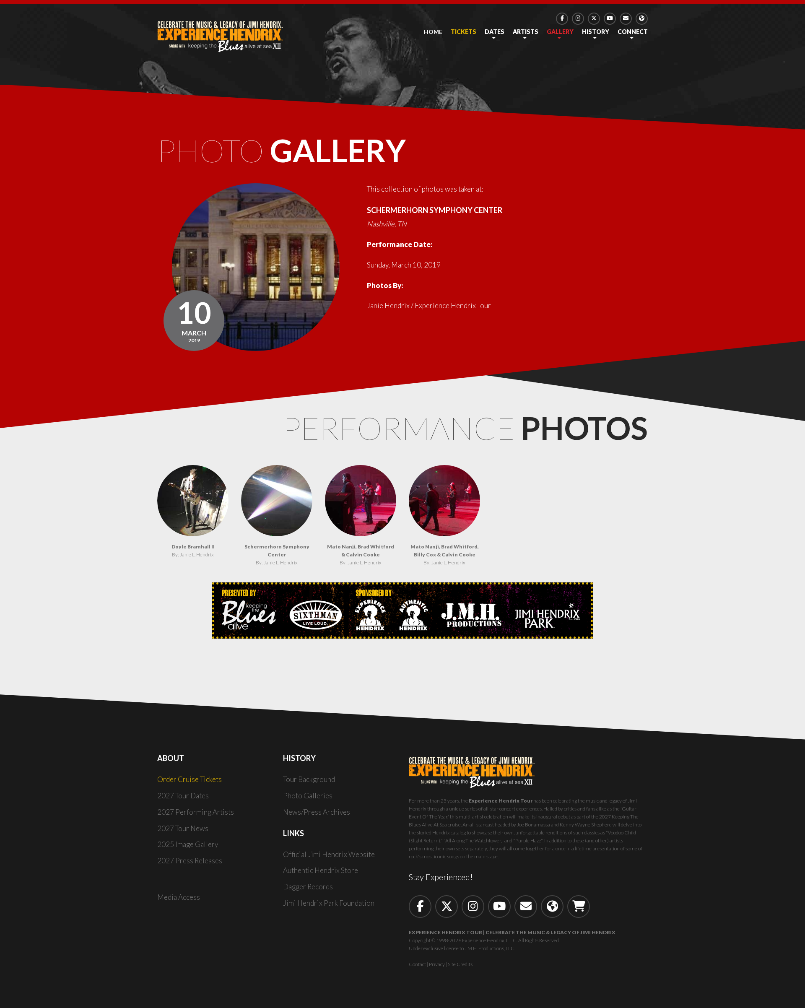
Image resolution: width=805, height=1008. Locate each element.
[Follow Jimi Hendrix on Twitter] (446, 906)
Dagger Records (308, 886)
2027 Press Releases (189, 860)
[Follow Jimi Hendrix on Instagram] (578, 19)
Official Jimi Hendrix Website (329, 854)
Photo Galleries (307, 795)
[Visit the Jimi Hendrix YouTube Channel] (610, 19)
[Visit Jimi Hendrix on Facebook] (562, 19)
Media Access (178, 897)
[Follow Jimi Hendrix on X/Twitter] (594, 19)
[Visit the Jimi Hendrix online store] (578, 906)
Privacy (437, 964)
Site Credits (460, 964)
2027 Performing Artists (195, 812)
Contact (417, 964)
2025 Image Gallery (187, 844)
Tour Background (309, 779)
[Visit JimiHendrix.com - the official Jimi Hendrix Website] (642, 19)
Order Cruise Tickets (189, 779)
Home (433, 31)
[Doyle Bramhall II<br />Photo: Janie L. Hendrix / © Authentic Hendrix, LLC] (193, 500)
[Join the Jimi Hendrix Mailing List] (626, 19)
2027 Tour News (182, 828)
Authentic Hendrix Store (320, 870)
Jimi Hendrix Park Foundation (328, 903)
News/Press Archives (316, 812)
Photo (281, 150)
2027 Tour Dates (183, 795)
